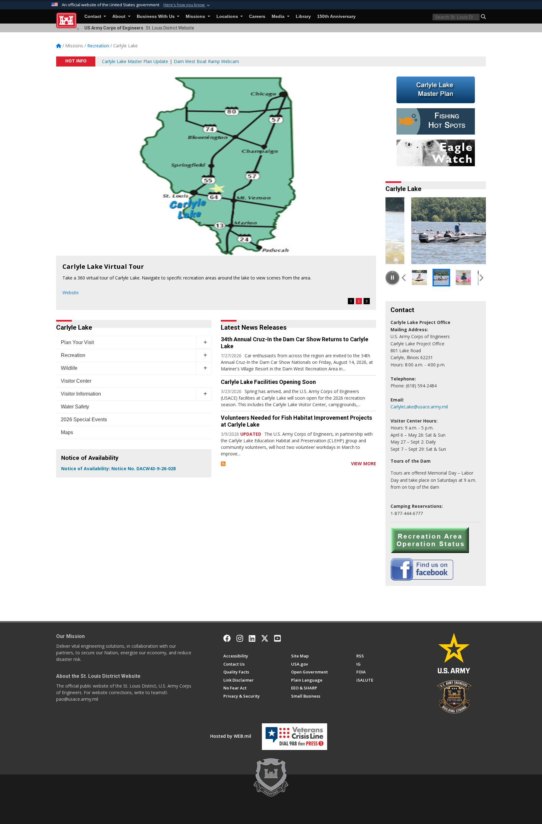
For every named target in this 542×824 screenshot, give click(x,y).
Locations (227, 16)
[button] (187, 5)
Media (279, 16)
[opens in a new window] (239, 638)
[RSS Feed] (223, 463)
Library (303, 16)
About (119, 16)
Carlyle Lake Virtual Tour (103, 266)
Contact (93, 16)
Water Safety (75, 406)
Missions (196, 16)
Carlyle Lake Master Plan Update (135, 61)
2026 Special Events (84, 419)
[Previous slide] (404, 277)
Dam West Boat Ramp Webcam (206, 61)
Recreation (73, 355)
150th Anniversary (336, 16)
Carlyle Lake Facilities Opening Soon (268, 382)
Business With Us (156, 16)
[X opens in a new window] (264, 638)
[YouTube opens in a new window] (277, 638)
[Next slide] (481, 277)
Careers (257, 16)
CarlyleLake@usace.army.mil (419, 407)
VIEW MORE (363, 463)
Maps (67, 432)
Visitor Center (76, 381)
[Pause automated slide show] (392, 277)
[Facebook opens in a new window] (227, 638)
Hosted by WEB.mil (230, 736)
